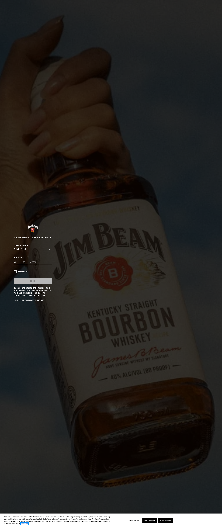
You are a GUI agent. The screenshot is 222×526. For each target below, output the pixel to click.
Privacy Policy (27, 295)
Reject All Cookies (150, 520)
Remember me (23, 272)
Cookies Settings (134, 520)
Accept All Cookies (165, 520)
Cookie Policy (40, 295)
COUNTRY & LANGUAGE (21, 245)
